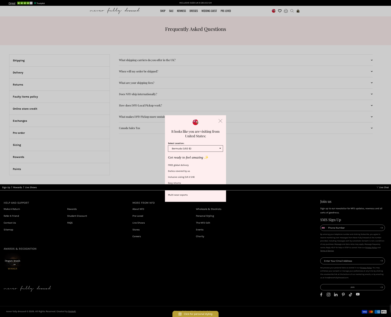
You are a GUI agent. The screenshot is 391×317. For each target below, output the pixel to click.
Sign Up (6, 187)
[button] (220, 121)
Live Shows (31, 187)
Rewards (17, 187)
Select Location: (176, 143)
